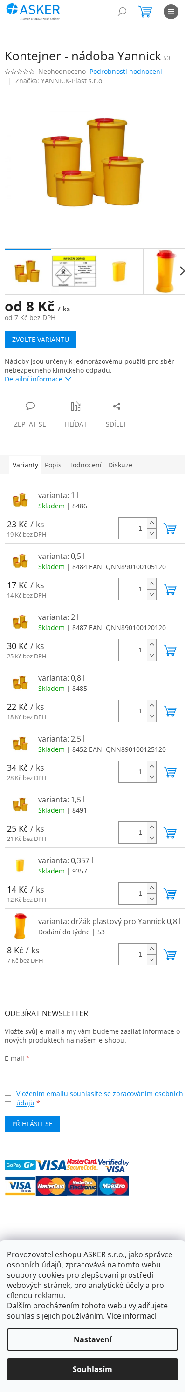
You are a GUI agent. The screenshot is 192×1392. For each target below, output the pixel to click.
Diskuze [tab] (120, 464)
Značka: (59, 80)
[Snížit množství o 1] (151, 533)
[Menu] (171, 11)
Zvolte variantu (40, 339)
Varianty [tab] (25, 464)
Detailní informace (33, 378)
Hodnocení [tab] (85, 464)
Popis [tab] (53, 464)
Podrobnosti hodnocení (125, 71)
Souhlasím (92, 1369)
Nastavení (93, 1339)
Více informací (132, 1316)
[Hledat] (122, 11)
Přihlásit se (32, 1123)
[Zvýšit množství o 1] (151, 523)
